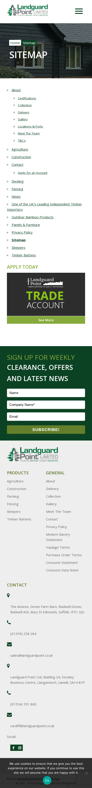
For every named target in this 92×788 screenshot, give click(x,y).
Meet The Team (29, 133)
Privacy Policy (22, 232)
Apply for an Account (32, 173)
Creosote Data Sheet (62, 570)
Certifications (27, 98)
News (16, 196)
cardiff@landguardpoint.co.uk (32, 726)
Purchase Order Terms (64, 555)
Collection (25, 105)
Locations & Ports (30, 126)
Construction (21, 157)
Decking (18, 181)
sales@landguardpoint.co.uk (31, 655)
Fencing (17, 189)
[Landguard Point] (33, 10)
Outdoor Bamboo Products (33, 217)
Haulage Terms (58, 547)
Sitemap (19, 240)
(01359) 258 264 (23, 633)
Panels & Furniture (26, 224)
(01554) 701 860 (23, 704)
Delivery (23, 112)
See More (46, 320)
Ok (47, 780)
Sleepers (18, 247)
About (16, 90)
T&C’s (22, 140)
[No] (86, 773)
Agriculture (20, 149)
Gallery (23, 119)
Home (15, 42)
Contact (17, 164)
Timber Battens (24, 255)
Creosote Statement (62, 562)
